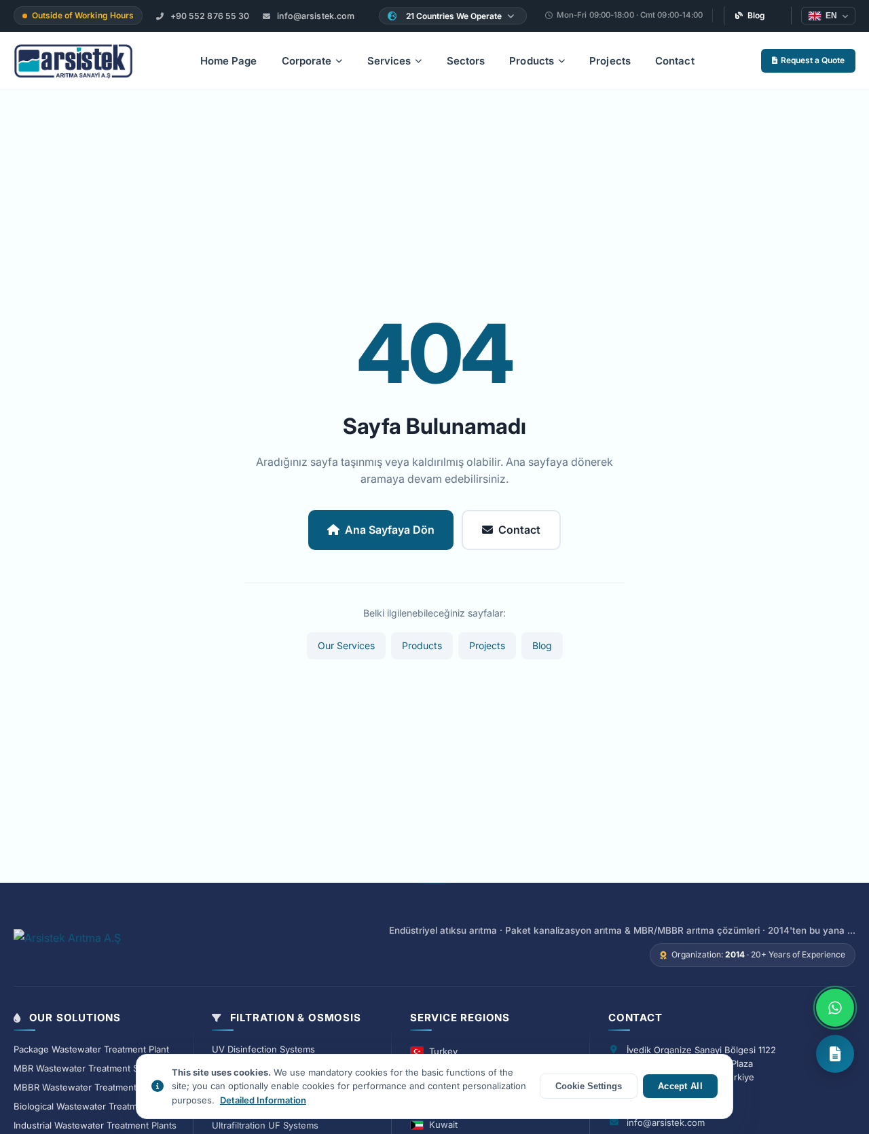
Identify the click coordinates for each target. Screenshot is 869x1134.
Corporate (307, 60)
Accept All (680, 1086)
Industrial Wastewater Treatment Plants (95, 1125)
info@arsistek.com (314, 16)
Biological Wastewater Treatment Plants (96, 1106)
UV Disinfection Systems (263, 1049)
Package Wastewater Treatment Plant (91, 1049)
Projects (610, 60)
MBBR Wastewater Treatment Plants (89, 1087)
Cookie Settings (588, 1086)
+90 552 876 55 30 (208, 16)
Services (389, 60)
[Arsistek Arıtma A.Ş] (67, 945)
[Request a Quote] (835, 1054)
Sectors (466, 60)
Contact (675, 60)
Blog (756, 15)
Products (531, 60)
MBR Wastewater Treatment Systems (91, 1068)
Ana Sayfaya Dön (389, 529)
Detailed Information (263, 1100)
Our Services (346, 645)
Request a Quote (813, 60)
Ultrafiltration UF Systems (265, 1125)
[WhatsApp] (835, 1008)
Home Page (228, 60)
